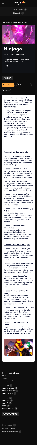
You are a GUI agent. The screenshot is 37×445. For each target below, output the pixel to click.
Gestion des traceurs (8, 428)
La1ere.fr (5, 403)
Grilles (4, 376)
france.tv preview (16, 9)
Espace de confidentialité (10, 431)
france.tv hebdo (8, 381)
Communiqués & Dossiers (11, 373)
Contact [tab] (6, 91)
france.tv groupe (8, 388)
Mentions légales (7, 425)
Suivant (30, 347)
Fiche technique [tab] (24, 85)
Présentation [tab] (8, 85)
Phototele (17, 13)
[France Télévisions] (18, 3)
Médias (4, 378)
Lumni (4, 406)
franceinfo (5, 400)
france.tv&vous (7, 393)
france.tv (5, 398)
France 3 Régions (8, 408)
